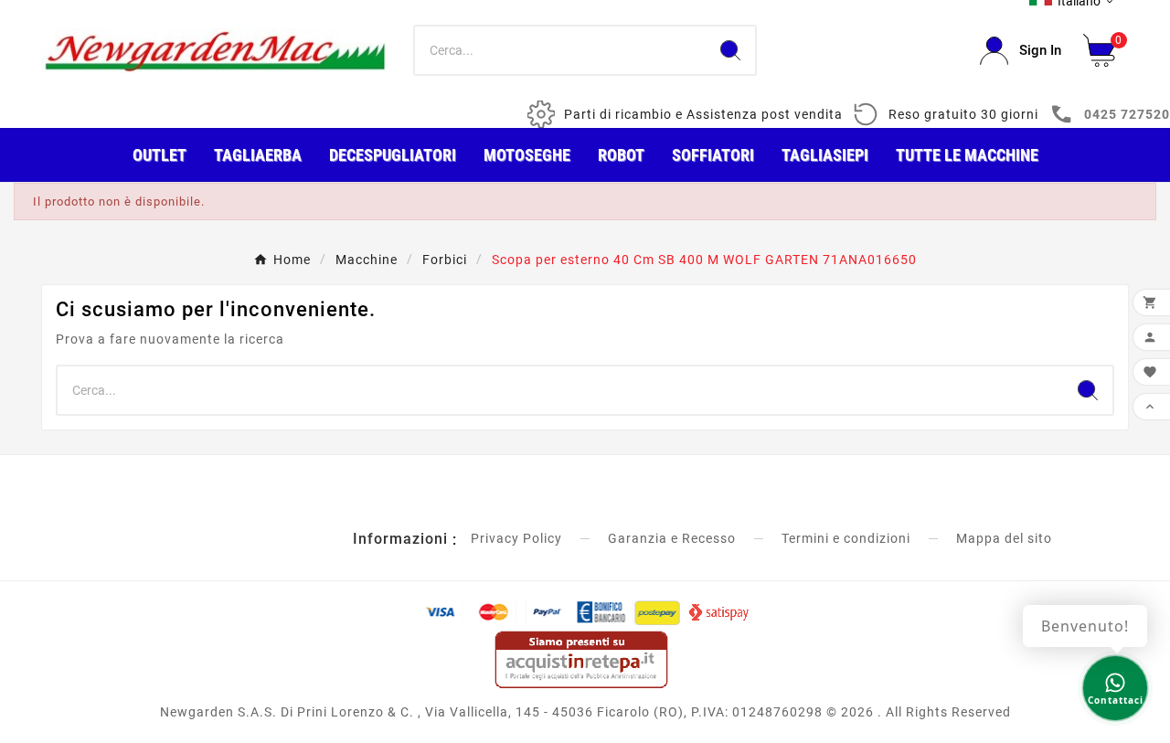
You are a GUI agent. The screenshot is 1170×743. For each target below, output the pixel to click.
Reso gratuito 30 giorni (963, 114)
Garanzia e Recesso (672, 538)
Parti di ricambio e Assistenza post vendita (703, 114)
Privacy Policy (516, 538)
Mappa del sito (1004, 538)
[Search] (730, 50)
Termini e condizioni (846, 538)
